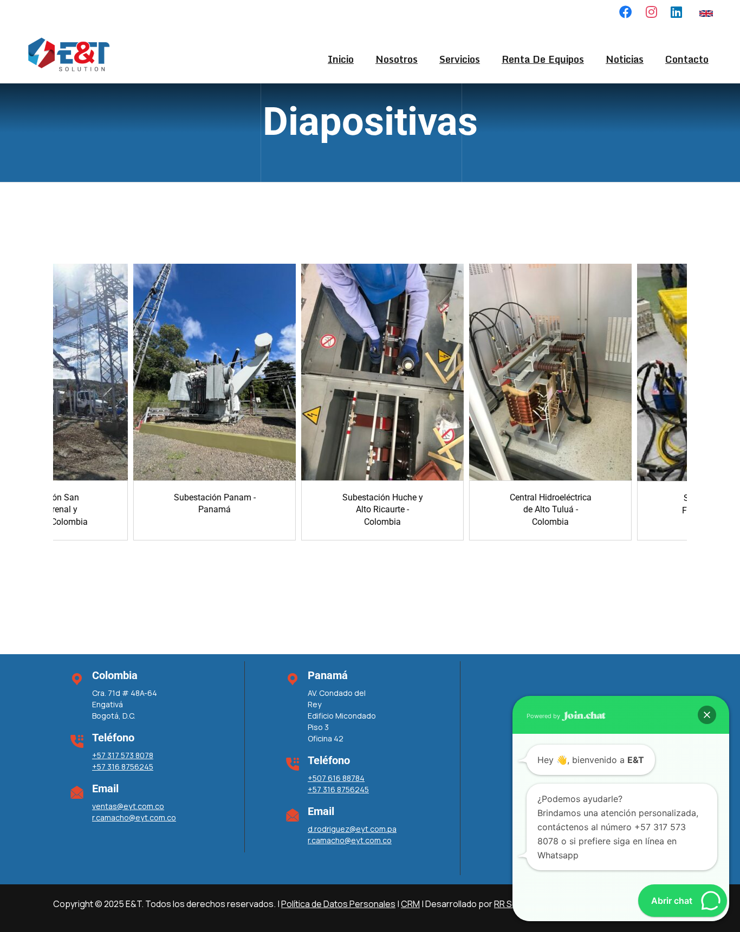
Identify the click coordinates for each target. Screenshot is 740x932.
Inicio (341, 59)
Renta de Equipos (543, 59)
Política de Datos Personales (338, 904)
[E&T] (68, 54)
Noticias (625, 59)
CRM (410, 904)
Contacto (687, 59)
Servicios (459, 59)
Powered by (544, 716)
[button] (707, 715)
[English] (706, 13)
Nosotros (396, 59)
